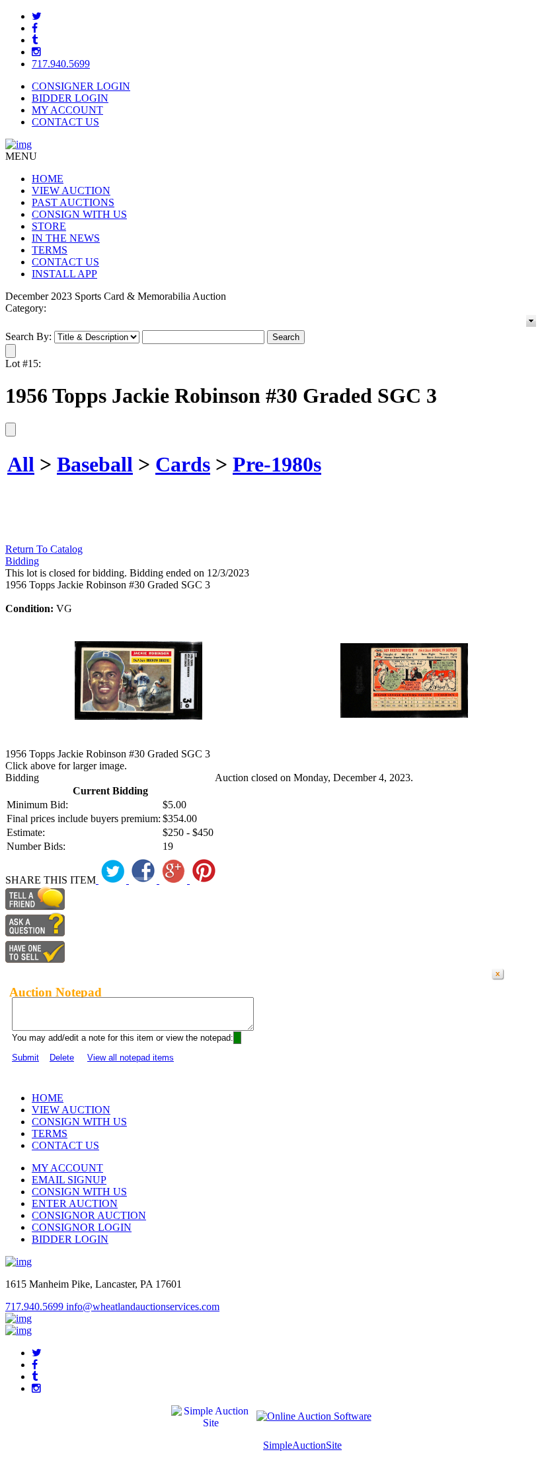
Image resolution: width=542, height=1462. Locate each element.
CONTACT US (65, 121)
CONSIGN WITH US (79, 214)
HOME (47, 178)
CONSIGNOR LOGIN (82, 1227)
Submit (25, 1057)
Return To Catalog (44, 549)
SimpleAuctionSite (302, 1445)
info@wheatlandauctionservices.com (142, 1306)
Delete (62, 1057)
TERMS (49, 250)
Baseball (95, 464)
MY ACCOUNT (67, 110)
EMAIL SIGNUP (69, 1179)
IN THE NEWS (66, 238)
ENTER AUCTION (75, 1203)
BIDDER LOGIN (70, 98)
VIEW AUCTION (71, 190)
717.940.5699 (61, 63)
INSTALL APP (64, 273)
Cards (182, 464)
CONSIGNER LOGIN (81, 86)
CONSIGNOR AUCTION (89, 1215)
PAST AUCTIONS (73, 202)
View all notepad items (130, 1057)
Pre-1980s (277, 464)
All (20, 464)
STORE (49, 226)
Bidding (22, 561)
